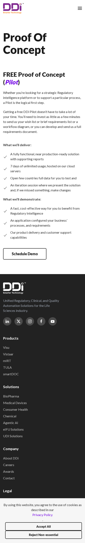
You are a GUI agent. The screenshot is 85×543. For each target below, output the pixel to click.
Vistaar (8, 354)
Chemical (9, 416)
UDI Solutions (13, 436)
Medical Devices (15, 403)
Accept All (43, 526)
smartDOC (11, 374)
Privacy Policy (42, 515)
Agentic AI (10, 423)
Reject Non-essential (43, 535)
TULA (7, 367)
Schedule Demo (25, 253)
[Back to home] (13, 8)
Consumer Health (15, 409)
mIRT (7, 361)
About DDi (11, 458)
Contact (9, 478)
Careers (8, 465)
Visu (6, 347)
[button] (80, 8)
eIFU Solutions (13, 429)
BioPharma (11, 396)
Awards (8, 471)
